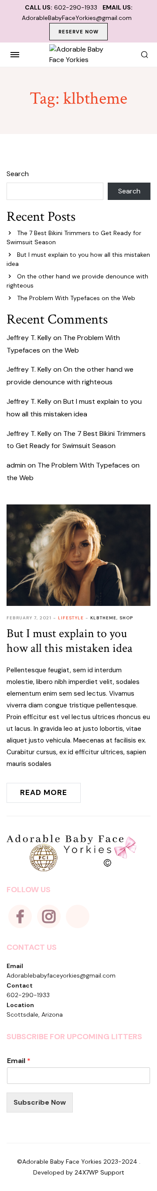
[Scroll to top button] (143, 1156)
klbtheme (103, 618)
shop (126, 618)
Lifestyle (71, 618)
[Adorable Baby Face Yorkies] (78, 54)
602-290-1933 (75, 7)
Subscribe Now (40, 1102)
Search (18, 173)
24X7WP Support (99, 1172)
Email (19, 1061)
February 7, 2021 (29, 618)
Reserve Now (78, 32)
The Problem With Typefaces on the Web (76, 298)
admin (16, 465)
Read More (43, 792)
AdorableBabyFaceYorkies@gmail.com (77, 18)
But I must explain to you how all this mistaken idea (70, 640)
